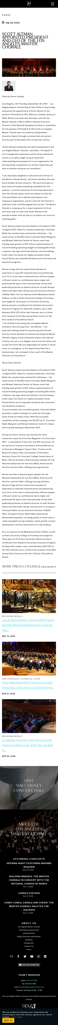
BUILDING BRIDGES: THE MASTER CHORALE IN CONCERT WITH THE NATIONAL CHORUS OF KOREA (29, 880)
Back (7, 15)
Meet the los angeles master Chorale (29, 829)
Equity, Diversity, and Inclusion (29, 936)
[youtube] (31, 956)
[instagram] (38, 956)
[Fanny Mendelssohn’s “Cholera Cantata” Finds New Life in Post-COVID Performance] (29, 659)
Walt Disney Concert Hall (29, 930)
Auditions (29, 940)
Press (29, 949)
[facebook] (18, 956)
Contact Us (28, 946)
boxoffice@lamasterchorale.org (31, 987)
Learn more (16, 1017)
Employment (29, 943)
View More (47, 566)
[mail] (11, 956)
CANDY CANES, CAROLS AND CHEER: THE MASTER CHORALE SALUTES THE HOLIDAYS (29, 906)
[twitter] (25, 956)
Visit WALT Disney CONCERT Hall (29, 785)
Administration (29, 933)
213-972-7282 (32, 980)
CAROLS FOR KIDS (29, 893)
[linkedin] (45, 956)
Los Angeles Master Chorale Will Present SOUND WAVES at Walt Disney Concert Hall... (28, 625)
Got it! (8, 1020)
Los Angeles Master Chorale (29, 927)
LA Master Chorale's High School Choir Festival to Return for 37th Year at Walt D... (27, 745)
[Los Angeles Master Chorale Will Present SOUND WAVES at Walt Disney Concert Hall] (29, 597)
